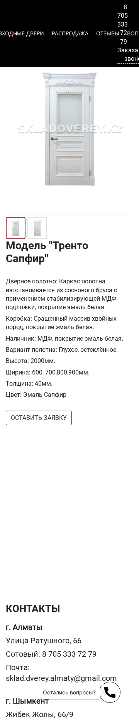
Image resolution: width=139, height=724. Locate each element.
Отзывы (107, 33)
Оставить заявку (39, 417)
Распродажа (70, 33)
